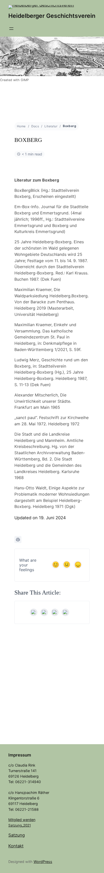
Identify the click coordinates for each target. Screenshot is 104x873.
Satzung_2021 (19, 825)
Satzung (16, 835)
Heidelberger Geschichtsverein (51, 15)
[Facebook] (33, 612)
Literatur (50, 126)
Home (21, 126)
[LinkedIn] (55, 612)
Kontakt (15, 845)
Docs (35, 126)
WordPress (43, 861)
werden (29, 820)
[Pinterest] (65, 612)
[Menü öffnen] (11, 29)
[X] (44, 612)
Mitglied (15, 820)
